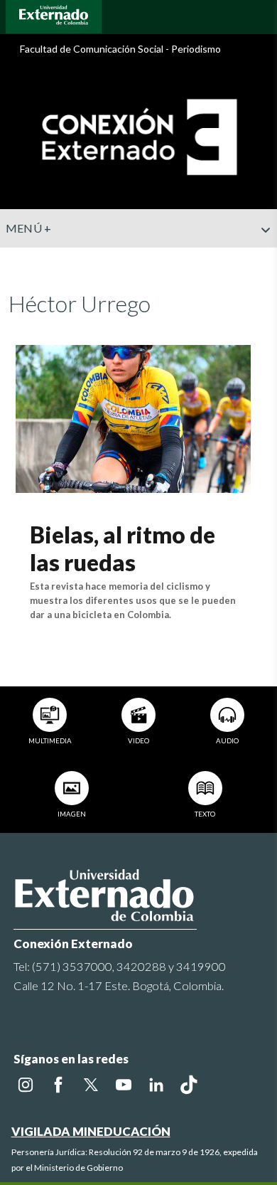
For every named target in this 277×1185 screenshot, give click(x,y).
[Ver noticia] (133, 417)
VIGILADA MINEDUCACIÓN (90, 1131)
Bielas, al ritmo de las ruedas (122, 548)
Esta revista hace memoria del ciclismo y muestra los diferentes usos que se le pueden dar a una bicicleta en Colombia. (133, 600)
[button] (260, 258)
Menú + (29, 228)
